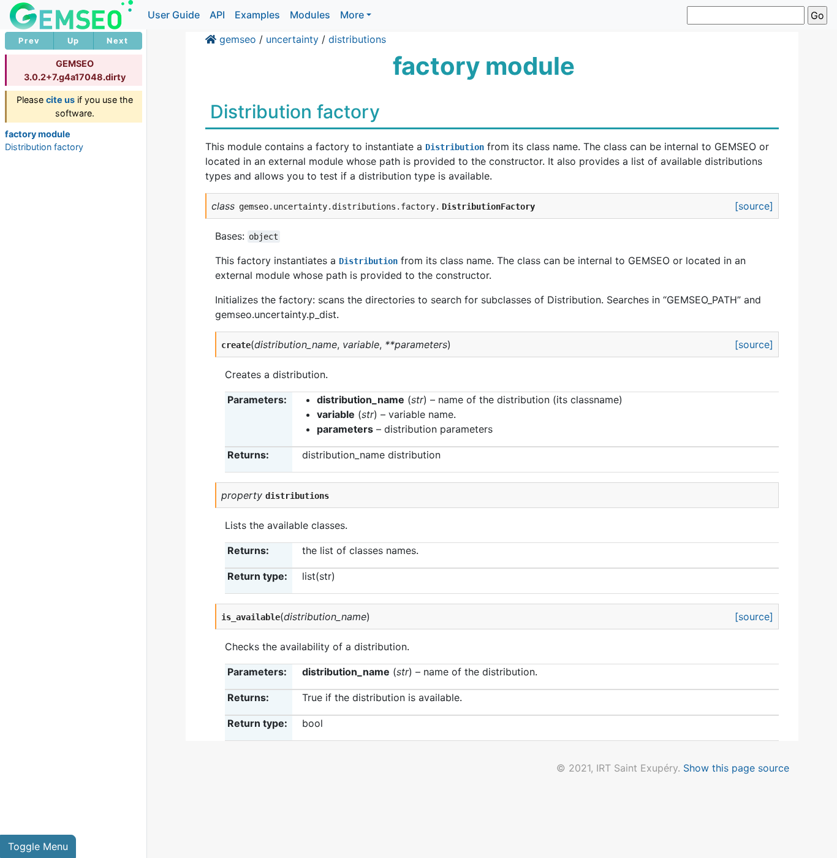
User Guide (174, 15)
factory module (37, 134)
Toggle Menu (38, 846)
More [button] (352, 15)
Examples (257, 15)
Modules (310, 15)
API (217, 15)
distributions (357, 39)
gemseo (237, 39)
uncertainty (292, 39)
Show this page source (736, 768)
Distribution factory (44, 147)
